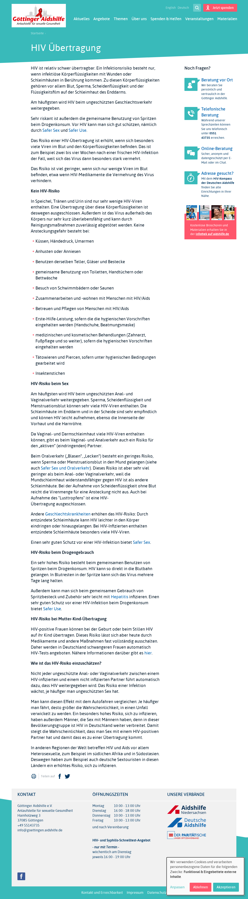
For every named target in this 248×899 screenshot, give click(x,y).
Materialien (227, 19)
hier (148, 653)
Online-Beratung (216, 149)
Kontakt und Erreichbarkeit (102, 892)
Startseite (37, 33)
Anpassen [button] (177, 887)
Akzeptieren (226, 887)
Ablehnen (200, 887)
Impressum (135, 892)
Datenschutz (157, 892)
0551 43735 (208, 135)
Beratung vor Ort (217, 80)
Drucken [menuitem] (34, 776)
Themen (121, 19)
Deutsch (183, 7)
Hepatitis (120, 597)
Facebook (60, 776)
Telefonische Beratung (213, 112)
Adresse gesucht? (217, 173)
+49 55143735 (28, 825)
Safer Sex (51, 130)
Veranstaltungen (199, 19)
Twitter (67, 776)
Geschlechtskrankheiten (67, 514)
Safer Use (77, 130)
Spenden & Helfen (166, 19)
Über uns (139, 19)
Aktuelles (82, 19)
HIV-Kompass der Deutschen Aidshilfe (217, 180)
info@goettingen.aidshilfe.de (39, 830)
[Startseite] (39, 15)
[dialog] (205, 876)
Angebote (101, 19)
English (171, 7)
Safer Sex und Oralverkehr (65, 468)
